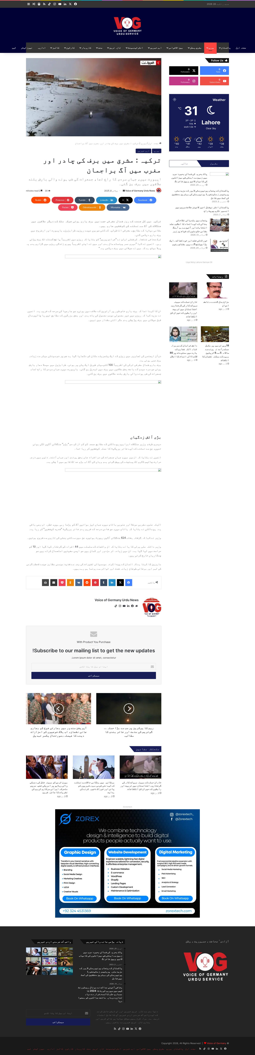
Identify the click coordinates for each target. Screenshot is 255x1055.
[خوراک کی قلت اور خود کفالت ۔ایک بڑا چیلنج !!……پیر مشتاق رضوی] (219, 245)
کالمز (55, 47)
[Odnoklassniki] (70, 582)
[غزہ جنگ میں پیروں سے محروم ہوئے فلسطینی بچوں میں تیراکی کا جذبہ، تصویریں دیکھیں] (65, 971)
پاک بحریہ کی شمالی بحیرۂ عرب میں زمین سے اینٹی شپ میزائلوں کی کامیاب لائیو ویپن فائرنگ (189, 177)
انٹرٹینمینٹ (135, 47)
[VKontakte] (78, 582)
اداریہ (41, 47)
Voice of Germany (216, 1043)
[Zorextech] (127, 863)
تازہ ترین (115, 47)
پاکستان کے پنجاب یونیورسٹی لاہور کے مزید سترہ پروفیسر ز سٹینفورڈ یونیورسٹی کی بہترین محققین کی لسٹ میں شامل (200, 194)
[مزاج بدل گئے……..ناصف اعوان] (215, 290)
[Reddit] (87, 582)
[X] (120, 582)
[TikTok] (116, 606)
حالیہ (184, 163)
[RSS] (115, 1029)
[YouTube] (124, 606)
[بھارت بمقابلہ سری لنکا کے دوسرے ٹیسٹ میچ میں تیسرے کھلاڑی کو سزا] (49, 961)
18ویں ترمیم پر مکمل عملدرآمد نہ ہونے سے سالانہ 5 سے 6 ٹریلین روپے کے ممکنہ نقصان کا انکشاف (215, 352)
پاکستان (226, 47)
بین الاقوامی (176, 47)
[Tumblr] (103, 582)
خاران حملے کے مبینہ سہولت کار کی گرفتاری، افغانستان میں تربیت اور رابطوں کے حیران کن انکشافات (140, 785)
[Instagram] (120, 606)
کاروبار (86, 47)
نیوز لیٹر (26, 47)
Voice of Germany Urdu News (140, 190)
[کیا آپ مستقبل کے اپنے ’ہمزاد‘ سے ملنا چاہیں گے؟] (49, 971)
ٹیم (14, 47)
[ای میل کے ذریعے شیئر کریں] (53, 582)
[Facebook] (128, 582)
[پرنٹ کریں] (45, 582)
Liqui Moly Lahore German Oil (199, 262)
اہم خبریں (156, 47)
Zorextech (127, 807)
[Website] (136, 606)
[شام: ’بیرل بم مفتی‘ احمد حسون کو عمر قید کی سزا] (33, 971)
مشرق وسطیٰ (196, 47)
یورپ (211, 47)
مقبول (214, 163)
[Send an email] (124, 190)
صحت (100, 47)
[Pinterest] (95, 582)
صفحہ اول (241, 47)
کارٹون (70, 47)
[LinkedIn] (112, 582)
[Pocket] (62, 582)
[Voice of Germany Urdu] (127, 25)
